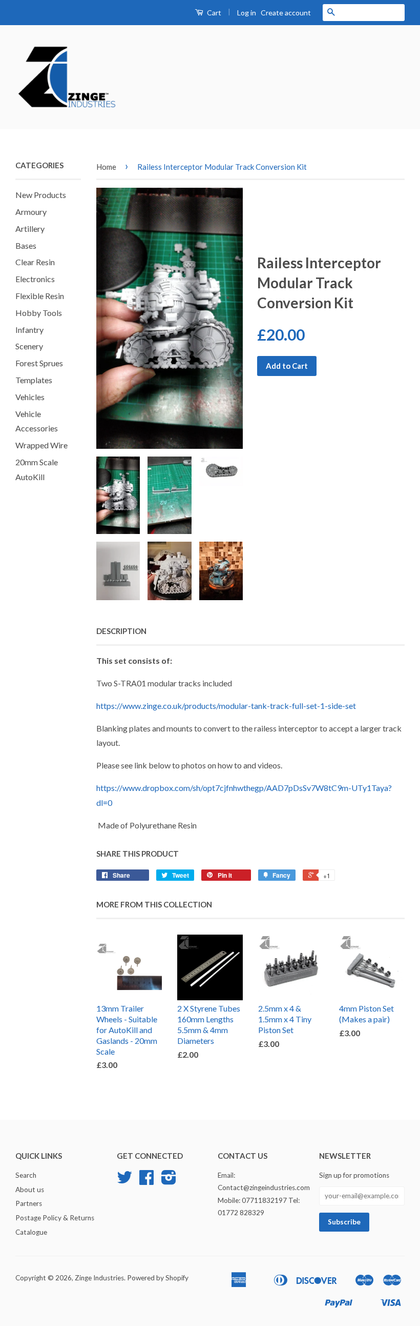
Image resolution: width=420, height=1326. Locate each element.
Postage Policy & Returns (54, 1218)
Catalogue (31, 1232)
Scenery (29, 346)
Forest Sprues (39, 363)
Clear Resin (35, 262)
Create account (286, 12)
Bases (25, 245)
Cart (213, 12)
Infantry (29, 329)
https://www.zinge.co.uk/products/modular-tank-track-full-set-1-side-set (226, 705)
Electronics (35, 279)
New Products (40, 195)
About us (29, 1189)
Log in (246, 12)
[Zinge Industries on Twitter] (124, 1181)
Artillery (30, 228)
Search (25, 1175)
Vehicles (30, 397)
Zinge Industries (99, 1278)
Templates (33, 380)
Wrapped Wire (41, 445)
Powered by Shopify (157, 1278)
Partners (28, 1203)
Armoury (31, 211)
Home (106, 166)
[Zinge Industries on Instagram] (169, 1181)
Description (121, 631)
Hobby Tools (38, 313)
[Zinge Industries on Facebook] (146, 1181)
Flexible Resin (39, 296)
